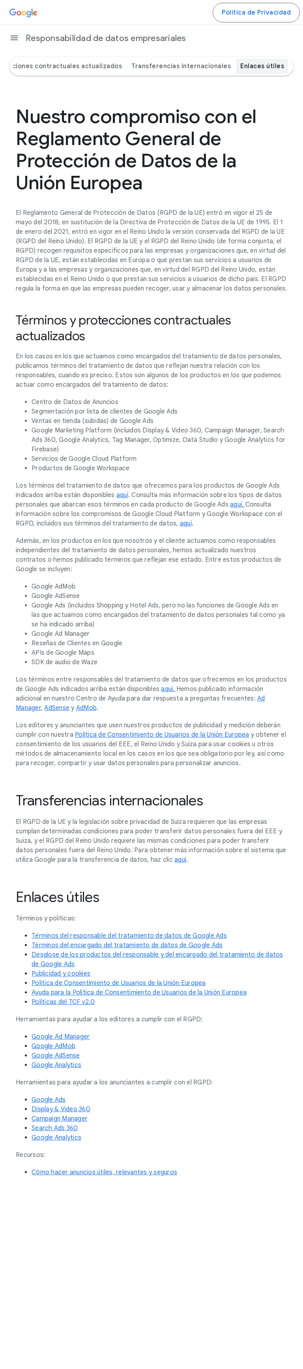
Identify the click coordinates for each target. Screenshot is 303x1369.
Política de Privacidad (256, 13)
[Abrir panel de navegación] (14, 37)
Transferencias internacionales (181, 66)
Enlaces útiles (262, 66)
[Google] (23, 12)
